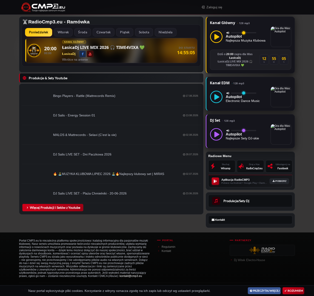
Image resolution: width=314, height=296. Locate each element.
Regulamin (168, 246)
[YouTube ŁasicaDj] (90, 54)
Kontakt (166, 251)
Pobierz (280, 181)
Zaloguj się (214, 7)
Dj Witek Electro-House (249, 260)
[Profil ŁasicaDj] (34, 50)
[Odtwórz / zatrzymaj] (216, 36)
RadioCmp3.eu (45, 21)
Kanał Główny (230, 22)
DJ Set (222, 120)
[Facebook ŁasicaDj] (82, 54)
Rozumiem (295, 290)
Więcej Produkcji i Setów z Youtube (55, 207)
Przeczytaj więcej (266, 290)
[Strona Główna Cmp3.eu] (75, 7)
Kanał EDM (227, 82)
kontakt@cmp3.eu (131, 276)
